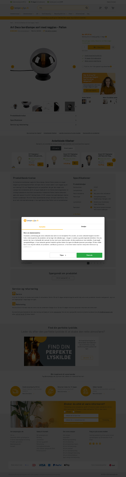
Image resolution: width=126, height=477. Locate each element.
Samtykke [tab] (42, 227)
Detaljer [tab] (83, 226)
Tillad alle (89, 255)
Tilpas (62, 255)
